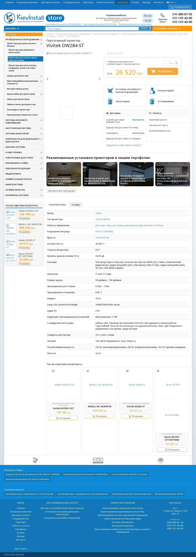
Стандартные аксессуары (60, 322)
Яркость (51, 237)
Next (98, 79)
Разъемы (52, 262)
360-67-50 (182, 14)
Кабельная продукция (18, 168)
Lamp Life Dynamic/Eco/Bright (62, 304)
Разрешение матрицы (58, 231)
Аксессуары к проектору (18, 109)
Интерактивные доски (17, 88)
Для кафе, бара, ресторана (109, 225)
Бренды (146, 2)
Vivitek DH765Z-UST (29, 210)
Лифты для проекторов (18, 99)
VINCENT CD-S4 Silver (129, 474)
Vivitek (98, 213)
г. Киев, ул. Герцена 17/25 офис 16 (175, 512)
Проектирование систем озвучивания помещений (122, 515)
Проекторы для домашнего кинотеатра (21, 51)
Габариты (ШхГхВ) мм (58, 334)
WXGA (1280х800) (104, 231)
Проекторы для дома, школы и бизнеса (21, 44)
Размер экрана (54, 280)
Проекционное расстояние (61, 286)
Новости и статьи (105, 2)
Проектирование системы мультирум (122, 518)
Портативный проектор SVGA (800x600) (63, 24)
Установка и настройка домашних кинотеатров (62, 513)
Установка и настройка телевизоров (62, 517)
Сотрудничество (71, 2)
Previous (49, 79)
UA (171, 2)
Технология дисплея (57, 249)
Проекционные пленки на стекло (22, 114)
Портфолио (122, 2)
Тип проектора (55, 219)
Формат (51, 298)
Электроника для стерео (19, 157)
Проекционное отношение (61, 292)
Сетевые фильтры (15, 189)
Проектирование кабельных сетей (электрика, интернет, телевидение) (122, 530)
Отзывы (135, 2)
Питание (51, 341)
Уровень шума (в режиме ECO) (63, 255)
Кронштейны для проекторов (21, 94)
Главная (9, 2)
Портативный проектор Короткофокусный (138, 24)
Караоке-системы (15, 147)
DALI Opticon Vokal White (27, 479)
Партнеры (88, 2)
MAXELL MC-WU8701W (30, 224)
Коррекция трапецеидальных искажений (68, 316)
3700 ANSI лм (102, 237)
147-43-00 (182, 18)
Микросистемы (14, 184)
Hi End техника (14, 152)
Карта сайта (21, 548)
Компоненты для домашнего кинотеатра (22, 140)
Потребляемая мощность (60, 347)
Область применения (58, 225)
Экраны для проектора (17, 75)
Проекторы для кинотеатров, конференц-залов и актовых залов (23, 68)
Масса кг (51, 353)
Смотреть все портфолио (61, 190)
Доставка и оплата (50, 2)
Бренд (50, 213)
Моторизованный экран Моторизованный (131, 494)
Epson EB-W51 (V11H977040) (26, 255)
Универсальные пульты (19, 179)
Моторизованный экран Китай (169, 494)
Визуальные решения (122, 525)
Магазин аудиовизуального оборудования (73, 34)
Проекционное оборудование (22, 39)
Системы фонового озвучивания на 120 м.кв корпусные (82, 494)
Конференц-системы (17, 195)
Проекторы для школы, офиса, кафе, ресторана (23, 58)
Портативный (102, 219)
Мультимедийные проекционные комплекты (22, 82)
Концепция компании (27, 2)
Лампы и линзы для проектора (21, 104)
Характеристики (57, 204)
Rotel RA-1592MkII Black (85, 474)
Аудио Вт (52, 310)
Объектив (52, 274)
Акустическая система (18, 128)
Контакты (158, 2)
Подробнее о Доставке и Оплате (123, 145)
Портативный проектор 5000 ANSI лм (100, 24)
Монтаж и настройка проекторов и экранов (62, 508)
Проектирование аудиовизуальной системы (123, 511)
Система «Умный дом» (122, 522)
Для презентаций (134, 225)
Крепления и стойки (17, 163)
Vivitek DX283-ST (27, 240)
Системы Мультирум (17, 133)
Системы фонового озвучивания (17, 121)
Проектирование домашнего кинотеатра (122, 508)
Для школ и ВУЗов (153, 225)
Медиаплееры (13, 173)
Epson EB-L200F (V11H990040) (33, 474)
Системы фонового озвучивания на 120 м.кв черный (30, 494)
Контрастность (55, 243)
